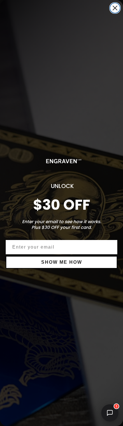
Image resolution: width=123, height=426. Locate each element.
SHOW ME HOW (61, 262)
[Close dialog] (115, 8)
